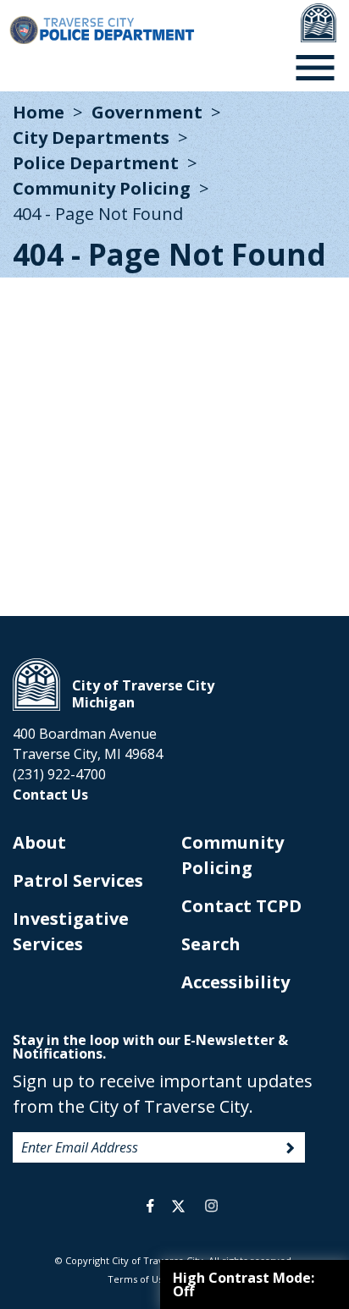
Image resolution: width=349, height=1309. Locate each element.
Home (38, 112)
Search (211, 943)
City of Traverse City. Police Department (101, 29)
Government (146, 112)
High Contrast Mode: (243, 1284)
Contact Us (50, 794)
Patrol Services (78, 880)
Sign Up (290, 1148)
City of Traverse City (36, 684)
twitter (178, 1205)
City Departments (91, 137)
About (39, 842)
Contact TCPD (241, 905)
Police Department (96, 162)
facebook (150, 1206)
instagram (210, 1206)
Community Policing (102, 188)
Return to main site (318, 22)
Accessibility (235, 982)
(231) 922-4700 (59, 774)
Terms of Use (138, 1279)
